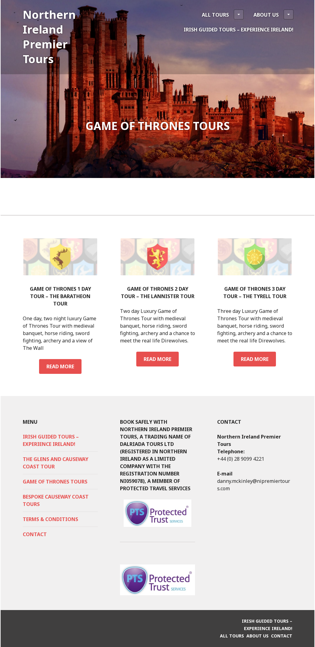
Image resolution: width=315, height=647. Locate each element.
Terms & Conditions (50, 519)
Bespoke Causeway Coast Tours (56, 500)
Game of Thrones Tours (55, 481)
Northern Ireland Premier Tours (49, 37)
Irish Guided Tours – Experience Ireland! (238, 29)
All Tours (215, 14)
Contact (35, 534)
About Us (266, 14)
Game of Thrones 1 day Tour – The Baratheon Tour (60, 296)
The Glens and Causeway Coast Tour (55, 463)
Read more (62, 368)
